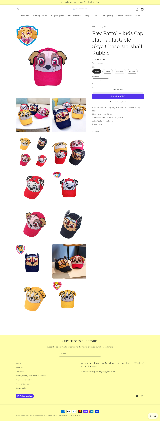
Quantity (95, 77)
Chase (107, 71)
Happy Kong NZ (26, 415)
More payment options (118, 102)
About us (19, 367)
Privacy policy (63, 415)
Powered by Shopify (38, 415)
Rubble (132, 71)
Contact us (20, 372)
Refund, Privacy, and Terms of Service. (31, 376)
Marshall (121, 72)
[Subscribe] (98, 353)
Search (18, 363)
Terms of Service (22, 384)
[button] (18, 9)
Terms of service (76, 415)
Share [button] (97, 132)
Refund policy (21, 388)
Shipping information (24, 380)
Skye (97, 71)
